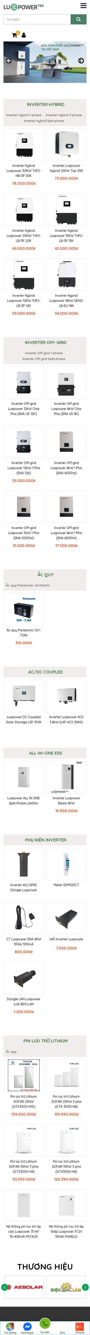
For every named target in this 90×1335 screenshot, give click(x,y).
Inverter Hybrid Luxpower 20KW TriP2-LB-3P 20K (24, 236)
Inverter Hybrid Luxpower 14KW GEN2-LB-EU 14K (66, 301)
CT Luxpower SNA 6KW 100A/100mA (23, 941)
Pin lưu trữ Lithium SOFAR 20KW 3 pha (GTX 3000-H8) (66, 1101)
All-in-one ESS (45, 753)
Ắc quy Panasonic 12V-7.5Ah (24, 632)
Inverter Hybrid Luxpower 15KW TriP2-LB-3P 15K (66, 236)
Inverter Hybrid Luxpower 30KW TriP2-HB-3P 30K (24, 171)
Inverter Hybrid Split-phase (44, 121)
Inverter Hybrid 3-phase (64, 115)
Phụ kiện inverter (45, 840)
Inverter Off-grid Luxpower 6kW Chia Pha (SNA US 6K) (66, 409)
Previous (4, 1287)
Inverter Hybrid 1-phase (23, 115)
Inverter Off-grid (45, 342)
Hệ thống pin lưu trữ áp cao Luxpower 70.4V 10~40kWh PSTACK (23, 1231)
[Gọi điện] (45, 1324)
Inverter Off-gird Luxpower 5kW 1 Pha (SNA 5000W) (23, 533)
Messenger (27, 1332)
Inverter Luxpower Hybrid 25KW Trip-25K (66, 168)
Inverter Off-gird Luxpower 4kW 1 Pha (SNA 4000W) (66, 468)
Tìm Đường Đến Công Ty (10, 1333)
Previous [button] (9, 61)
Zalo (62, 1332)
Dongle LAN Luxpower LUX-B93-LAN (23, 1001)
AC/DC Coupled (45, 672)
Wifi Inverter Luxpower (66, 939)
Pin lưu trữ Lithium (46, 1041)
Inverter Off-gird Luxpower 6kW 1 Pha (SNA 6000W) (66, 533)
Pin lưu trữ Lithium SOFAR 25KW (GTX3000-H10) (23, 1101)
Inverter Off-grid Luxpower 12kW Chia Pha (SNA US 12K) (23, 409)
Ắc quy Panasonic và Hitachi (28, 585)
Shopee (79, 1332)
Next (85, 1287)
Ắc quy (46, 574)
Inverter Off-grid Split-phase (44, 359)
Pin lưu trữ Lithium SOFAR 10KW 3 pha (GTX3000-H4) (23, 1166)
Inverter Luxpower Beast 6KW (66, 800)
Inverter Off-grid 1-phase (44, 353)
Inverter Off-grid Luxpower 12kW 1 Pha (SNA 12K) (24, 468)
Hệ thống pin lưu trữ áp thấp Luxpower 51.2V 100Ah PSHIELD (66, 1231)
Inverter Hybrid (45, 104)
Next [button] (80, 61)
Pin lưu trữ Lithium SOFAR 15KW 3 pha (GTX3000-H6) (66, 1166)
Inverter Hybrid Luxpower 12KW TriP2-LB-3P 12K (23, 301)
